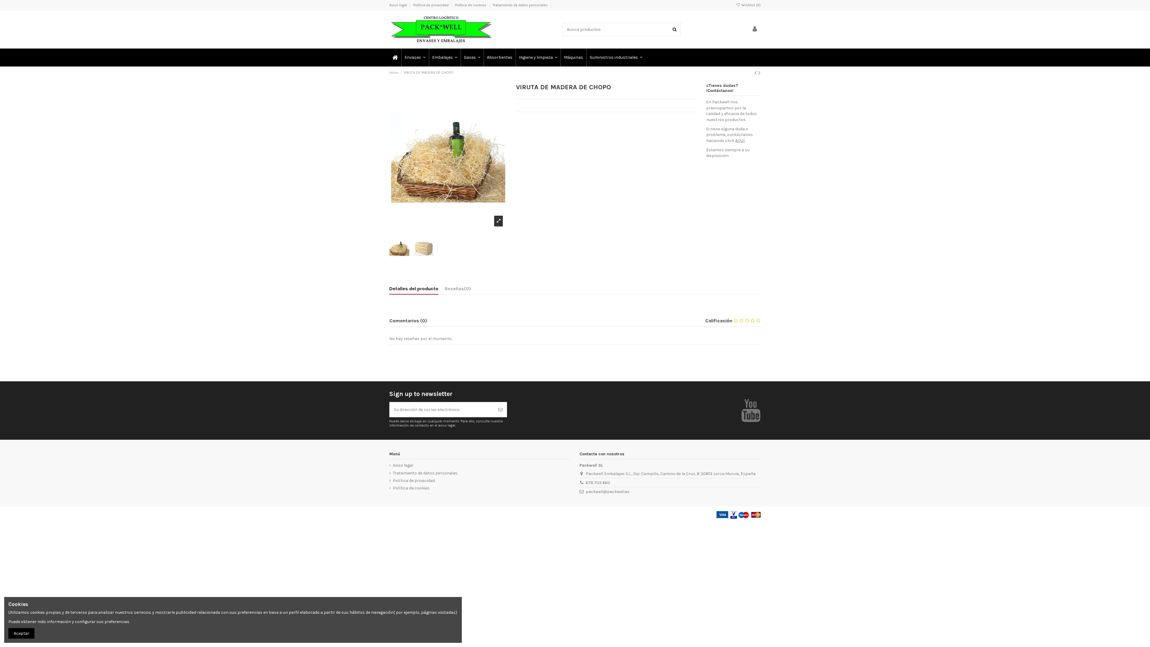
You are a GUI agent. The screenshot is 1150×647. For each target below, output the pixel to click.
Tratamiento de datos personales (520, 5)
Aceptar (21, 633)
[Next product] (759, 72)
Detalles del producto (413, 288)
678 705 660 (598, 482)
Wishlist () (751, 5)
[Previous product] (756, 72)
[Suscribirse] (500, 409)
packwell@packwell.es (608, 491)
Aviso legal (398, 5)
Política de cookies (471, 5)
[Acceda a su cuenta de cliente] (755, 29)
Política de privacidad (431, 5)
